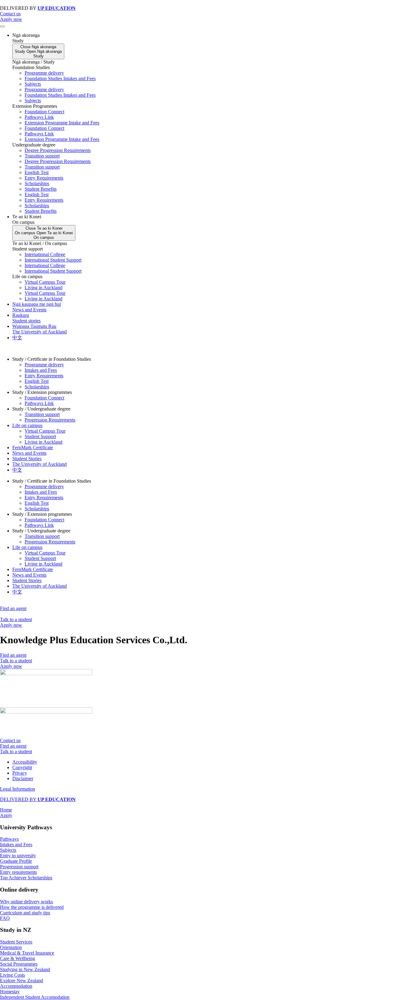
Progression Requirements (50, 419)
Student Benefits (41, 189)
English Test (37, 172)
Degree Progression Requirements (58, 150)
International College (45, 254)
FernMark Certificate (32, 447)
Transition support (42, 155)
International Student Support (53, 260)
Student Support (40, 436)
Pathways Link (39, 117)
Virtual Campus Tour (45, 282)
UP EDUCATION (57, 8)
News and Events (29, 453)
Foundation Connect (44, 111)
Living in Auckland (43, 287)
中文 (17, 470)
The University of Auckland (39, 464)
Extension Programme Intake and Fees (62, 122)
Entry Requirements (44, 178)
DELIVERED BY (38, 799)
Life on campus (27, 425)
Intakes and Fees (41, 370)
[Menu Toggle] (2, 26)
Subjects (33, 84)
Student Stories (27, 458)
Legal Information (17, 789)
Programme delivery (44, 73)
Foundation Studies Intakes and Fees (60, 78)
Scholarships (37, 183)
